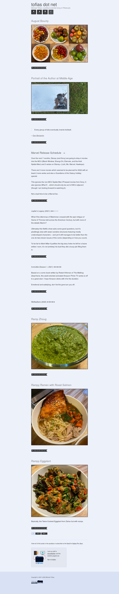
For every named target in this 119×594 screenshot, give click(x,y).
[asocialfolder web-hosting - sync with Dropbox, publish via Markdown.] (37, 583)
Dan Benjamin (38, 135)
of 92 (38, 533)
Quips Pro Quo (77, 543)
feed (68, 543)
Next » (44, 533)
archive (51, 543)
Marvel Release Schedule (46, 153)
